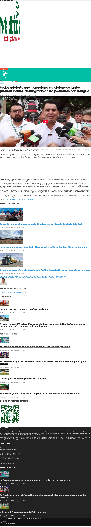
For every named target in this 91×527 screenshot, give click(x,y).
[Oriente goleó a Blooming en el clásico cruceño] (4, 375)
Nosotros (5, 77)
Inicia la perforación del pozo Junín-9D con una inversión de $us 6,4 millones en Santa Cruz (44, 247)
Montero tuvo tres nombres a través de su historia (24, 309)
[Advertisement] (40, 59)
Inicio (4, 71)
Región (4, 75)
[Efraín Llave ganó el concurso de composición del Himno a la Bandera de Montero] (4, 390)
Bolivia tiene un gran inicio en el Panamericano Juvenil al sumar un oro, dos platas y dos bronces (43, 362)
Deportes (5, 73)
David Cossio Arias (34, 95)
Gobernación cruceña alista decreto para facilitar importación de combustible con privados (45, 270)
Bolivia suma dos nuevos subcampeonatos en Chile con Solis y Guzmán (35, 346)
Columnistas (6, 76)
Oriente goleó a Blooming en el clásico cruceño (23, 378)
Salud (7, 199)
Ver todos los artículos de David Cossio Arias (14, 292)
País (4, 74)
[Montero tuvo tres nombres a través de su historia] (4, 305)
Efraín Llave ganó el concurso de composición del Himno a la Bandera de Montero (39, 393)
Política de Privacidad (9, 524)
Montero (5, 72)
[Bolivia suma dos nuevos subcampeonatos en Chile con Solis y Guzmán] (4, 343)
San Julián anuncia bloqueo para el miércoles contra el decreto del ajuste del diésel (41, 224)
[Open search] (0, 80)
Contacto (5, 525)
